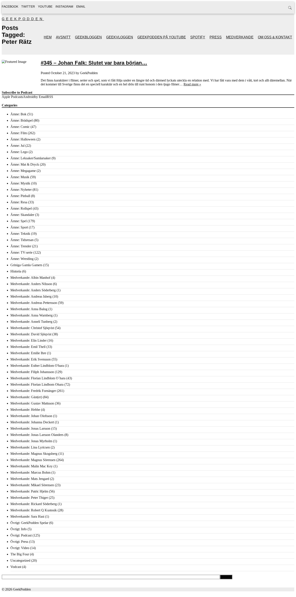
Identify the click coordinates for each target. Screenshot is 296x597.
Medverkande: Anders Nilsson (31, 284)
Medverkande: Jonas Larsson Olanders (36, 435)
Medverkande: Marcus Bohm (30, 472)
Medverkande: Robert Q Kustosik (33, 510)
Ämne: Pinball (20, 196)
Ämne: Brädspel (21, 120)
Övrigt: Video (19, 548)
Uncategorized (20, 560)
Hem (48, 37)
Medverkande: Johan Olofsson (31, 416)
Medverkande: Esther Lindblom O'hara (37, 365)
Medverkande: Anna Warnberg (31, 315)
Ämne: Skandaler (22, 215)
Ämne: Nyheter (21, 189)
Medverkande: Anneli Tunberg (31, 321)
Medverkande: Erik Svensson (30, 359)
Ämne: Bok (18, 114)
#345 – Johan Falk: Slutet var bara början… (94, 63)
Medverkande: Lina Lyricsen (30, 447)
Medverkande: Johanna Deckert (32, 422)
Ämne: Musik (19, 177)
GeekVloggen (119, 37)
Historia (15, 271)
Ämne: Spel (18, 221)
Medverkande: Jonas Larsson (30, 428)
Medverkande (240, 37)
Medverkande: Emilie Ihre (28, 353)
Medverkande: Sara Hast (27, 516)
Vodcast (15, 567)
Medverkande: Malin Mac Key (31, 466)
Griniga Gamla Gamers (26, 265)
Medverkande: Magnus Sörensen (32, 460)
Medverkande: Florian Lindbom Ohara (36, 384)
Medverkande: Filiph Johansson (32, 372)
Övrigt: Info (18, 529)
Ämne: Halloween (23, 139)
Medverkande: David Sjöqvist (30, 334)
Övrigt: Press (19, 541)
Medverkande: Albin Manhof (30, 277)
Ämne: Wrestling (22, 259)
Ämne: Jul (17, 145)
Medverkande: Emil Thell (28, 347)
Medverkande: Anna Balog (28, 309)
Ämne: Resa (18, 202)
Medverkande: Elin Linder (28, 340)
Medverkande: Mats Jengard (29, 479)
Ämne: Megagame (23, 171)
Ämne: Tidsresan (22, 240)
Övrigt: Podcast (21, 535)
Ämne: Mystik (20, 183)
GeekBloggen (88, 37)
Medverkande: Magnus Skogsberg (33, 453)
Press (216, 37)
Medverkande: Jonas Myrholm (31, 441)
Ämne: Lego (19, 152)
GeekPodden (23, 19)
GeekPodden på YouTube (161, 37)
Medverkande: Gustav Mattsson (32, 403)
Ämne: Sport (19, 227)
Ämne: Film (18, 133)
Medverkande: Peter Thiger (29, 497)
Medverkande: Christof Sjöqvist (32, 328)
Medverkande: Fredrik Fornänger (33, 391)
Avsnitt (63, 37)
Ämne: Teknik (20, 233)
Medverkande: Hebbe (25, 409)
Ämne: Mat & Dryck (24, 164)
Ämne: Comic (20, 127)
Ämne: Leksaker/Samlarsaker (30, 158)
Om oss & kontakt (275, 37)
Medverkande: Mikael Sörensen (32, 485)
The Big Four (19, 554)
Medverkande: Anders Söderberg (33, 290)
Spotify (197, 37)
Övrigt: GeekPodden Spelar (29, 523)
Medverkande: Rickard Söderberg (33, 504)
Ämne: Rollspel (21, 208)
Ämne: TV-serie (21, 252)
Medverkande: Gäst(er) (26, 397)
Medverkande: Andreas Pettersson (33, 303)
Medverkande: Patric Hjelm (29, 491)
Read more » (192, 84)
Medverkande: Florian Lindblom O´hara (37, 378)
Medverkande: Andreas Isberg (31, 296)
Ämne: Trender (20, 246)
